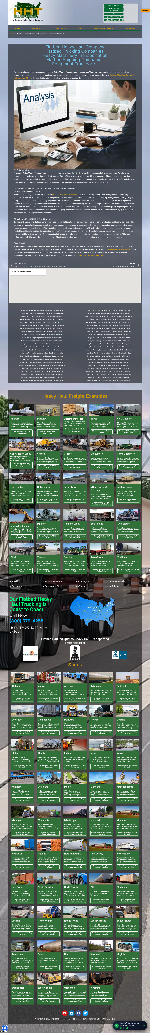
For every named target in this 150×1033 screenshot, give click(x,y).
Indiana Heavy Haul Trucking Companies (75, 766)
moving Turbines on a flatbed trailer (128, 570)
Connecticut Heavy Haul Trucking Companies (49, 732)
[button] (37, 28)
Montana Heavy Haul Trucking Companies (127, 833)
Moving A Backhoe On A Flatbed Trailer (48, 433)
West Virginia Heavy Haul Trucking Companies (48, 1000)
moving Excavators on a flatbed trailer (102, 466)
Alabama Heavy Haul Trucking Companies (22, 699)
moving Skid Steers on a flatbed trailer (128, 536)
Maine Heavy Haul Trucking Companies (75, 799)
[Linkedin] (72, 1013)
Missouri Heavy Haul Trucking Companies (101, 833)
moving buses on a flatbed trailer (101, 431)
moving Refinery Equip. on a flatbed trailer (75, 536)
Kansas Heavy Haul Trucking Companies (127, 766)
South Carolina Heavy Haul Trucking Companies (101, 933)
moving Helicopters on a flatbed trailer (48, 500)
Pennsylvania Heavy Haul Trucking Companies (48, 933)
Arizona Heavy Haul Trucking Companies (75, 699)
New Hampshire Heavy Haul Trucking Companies (75, 866)
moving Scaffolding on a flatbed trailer (102, 536)
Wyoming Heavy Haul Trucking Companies (101, 1000)
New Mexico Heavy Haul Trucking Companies (127, 866)
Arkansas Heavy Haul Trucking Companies (101, 699)
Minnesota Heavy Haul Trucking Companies (48, 833)
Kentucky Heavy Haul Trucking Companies (22, 799)
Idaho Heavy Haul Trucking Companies (22, 766)
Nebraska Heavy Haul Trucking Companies (22, 866)
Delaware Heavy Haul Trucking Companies (75, 732)
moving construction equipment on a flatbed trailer (21, 465)
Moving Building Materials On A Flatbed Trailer (75, 430)
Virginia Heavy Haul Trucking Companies (127, 967)
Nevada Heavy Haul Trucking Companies (48, 866)
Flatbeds (36, 28)
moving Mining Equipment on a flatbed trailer (21, 536)
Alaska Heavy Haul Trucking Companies (48, 699)
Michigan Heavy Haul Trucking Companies (22, 833)
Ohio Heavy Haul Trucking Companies (101, 900)
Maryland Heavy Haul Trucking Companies (101, 799)
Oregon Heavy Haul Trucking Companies (22, 933)
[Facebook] (78, 1013)
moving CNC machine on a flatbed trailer (128, 431)
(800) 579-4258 (114, 9)
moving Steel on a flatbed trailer (22, 570)
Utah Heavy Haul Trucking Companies (75, 967)
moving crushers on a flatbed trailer (75, 466)
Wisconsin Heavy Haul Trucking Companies (75, 1000)
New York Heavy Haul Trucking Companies (22, 900)
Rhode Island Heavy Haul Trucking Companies (75, 933)
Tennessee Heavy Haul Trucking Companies (22, 967)
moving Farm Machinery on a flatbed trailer (128, 466)
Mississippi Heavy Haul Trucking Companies (75, 833)
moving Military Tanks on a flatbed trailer (128, 500)
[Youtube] (65, 1013)
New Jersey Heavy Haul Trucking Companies (101, 866)
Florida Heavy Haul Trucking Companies (101, 732)
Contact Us (130, 28)
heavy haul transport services (65, 195)
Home (18, 28)
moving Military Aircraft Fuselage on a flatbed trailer (102, 503)
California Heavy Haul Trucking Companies (127, 699)
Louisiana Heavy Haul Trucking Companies (48, 799)
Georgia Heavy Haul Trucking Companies (127, 732)
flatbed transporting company (89, 255)
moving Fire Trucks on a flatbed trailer (21, 500)
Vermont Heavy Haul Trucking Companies (101, 967)
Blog (80, 28)
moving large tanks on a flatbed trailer (75, 500)
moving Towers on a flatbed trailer (48, 570)
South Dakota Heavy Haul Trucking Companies (127, 933)
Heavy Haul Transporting (119, 249)
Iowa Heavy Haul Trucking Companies (101, 766)
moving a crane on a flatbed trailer (48, 466)
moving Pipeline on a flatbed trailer (48, 536)
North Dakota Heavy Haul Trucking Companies (75, 900)
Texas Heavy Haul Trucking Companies (49, 967)
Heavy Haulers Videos (103, 28)
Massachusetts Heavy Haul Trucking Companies (127, 799)
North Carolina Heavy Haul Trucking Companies (49, 900)
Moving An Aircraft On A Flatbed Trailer (21, 433)
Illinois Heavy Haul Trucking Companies (49, 766)
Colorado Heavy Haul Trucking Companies (22, 732)
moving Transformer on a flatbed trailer (102, 570)
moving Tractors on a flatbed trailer (75, 570)
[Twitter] (85, 1013)
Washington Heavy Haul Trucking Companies (22, 1000)
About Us (59, 28)
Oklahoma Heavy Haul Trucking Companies (127, 900)
